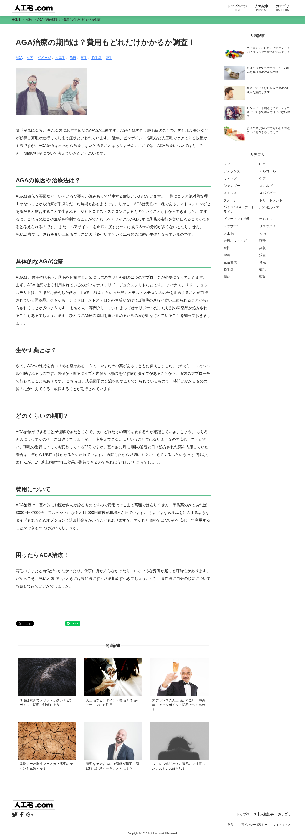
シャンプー (232, 186)
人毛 (262, 233)
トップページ (237, 8)
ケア (30, 57)
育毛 (84, 57)
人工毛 (60, 57)
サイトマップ (281, 824)
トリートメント (271, 200)
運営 (230, 824)
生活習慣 (230, 262)
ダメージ (44, 57)
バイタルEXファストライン (239, 209)
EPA (262, 164)
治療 (73, 57)
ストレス (230, 193)
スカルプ (266, 186)
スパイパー (267, 193)
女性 (227, 248)
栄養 (227, 255)
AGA (19, 57)
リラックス (267, 226)
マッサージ (232, 226)
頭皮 (227, 277)
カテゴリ (282, 8)
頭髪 (262, 277)
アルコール (267, 171)
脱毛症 (97, 57)
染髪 (262, 248)
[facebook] (21, 815)
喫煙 (262, 240)
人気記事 (261, 8)
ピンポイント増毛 (237, 219)
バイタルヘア (269, 207)
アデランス (232, 171)
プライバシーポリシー (253, 824)
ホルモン (266, 219)
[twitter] (15, 815)
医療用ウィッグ (235, 240)
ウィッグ (230, 178)
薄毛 (109, 57)
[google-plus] (29, 815)
